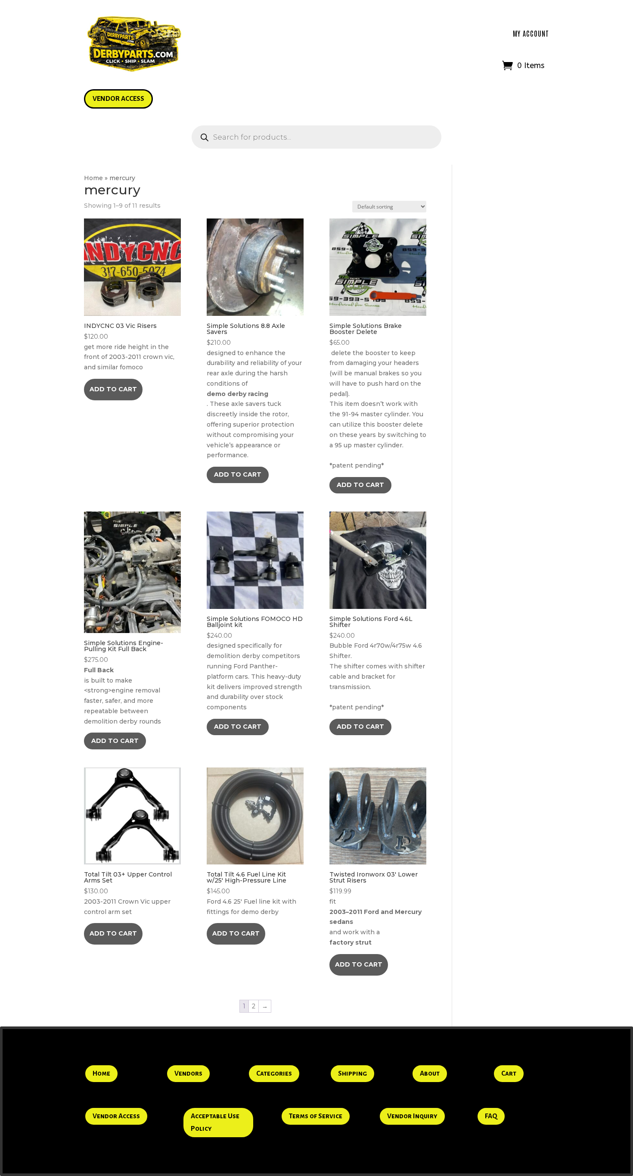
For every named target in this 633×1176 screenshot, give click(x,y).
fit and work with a (375, 908)
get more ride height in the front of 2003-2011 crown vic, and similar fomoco (129, 346)
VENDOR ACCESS (118, 98)
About (430, 1073)
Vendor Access (116, 1116)
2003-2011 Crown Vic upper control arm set (128, 893)
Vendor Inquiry (412, 1116)
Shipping (352, 1073)
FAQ (491, 1116)
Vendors (188, 1073)
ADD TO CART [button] (113, 389)
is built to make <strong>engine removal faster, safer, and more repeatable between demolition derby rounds (123, 682)
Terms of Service (315, 1116)
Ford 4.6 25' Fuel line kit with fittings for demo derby (251, 893)
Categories (274, 1073)
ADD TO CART (237, 474)
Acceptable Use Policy (215, 1122)
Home (93, 178)
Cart (508, 1073)
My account (531, 33)
